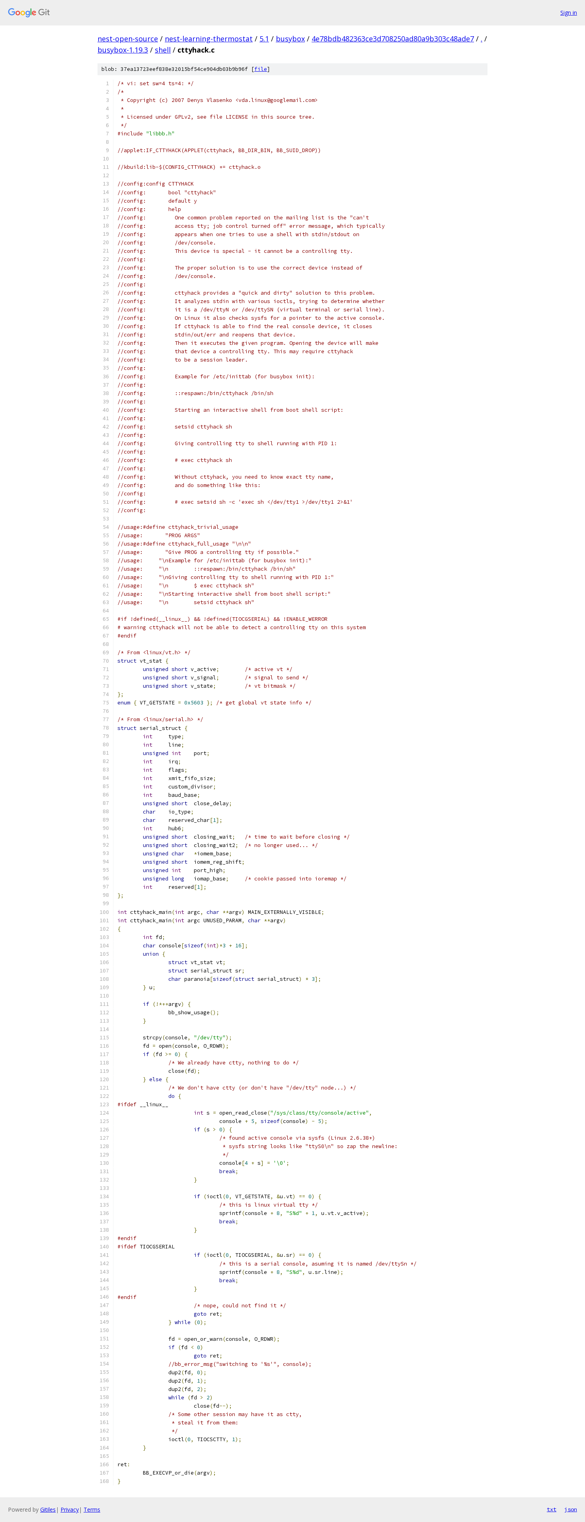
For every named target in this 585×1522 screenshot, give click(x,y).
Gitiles (48, 1509)
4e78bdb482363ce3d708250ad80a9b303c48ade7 (393, 38)
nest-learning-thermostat (209, 38)
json (570, 1509)
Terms (92, 1509)
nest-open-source (128, 38)
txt (551, 1509)
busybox (290, 38)
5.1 (264, 38)
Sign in (568, 12)
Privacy (69, 1509)
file (260, 69)
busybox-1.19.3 (123, 50)
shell (163, 50)
